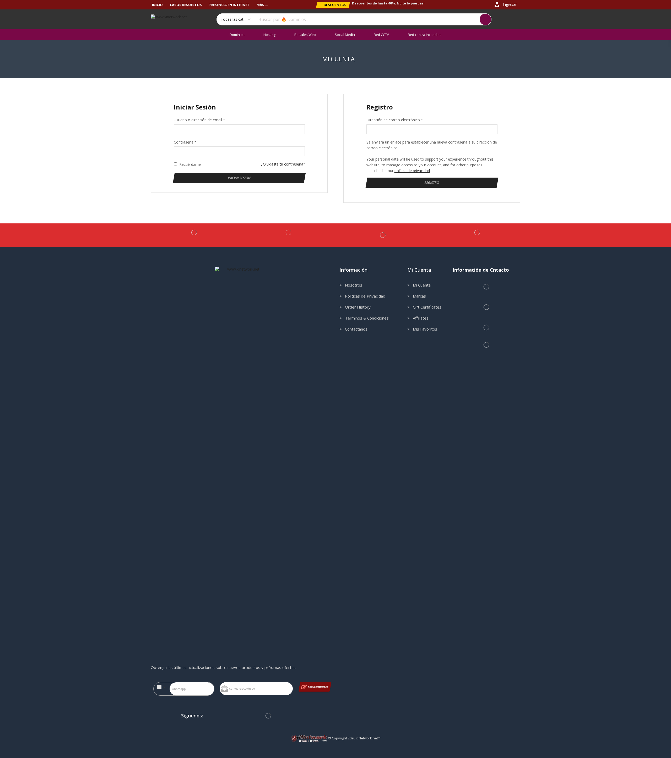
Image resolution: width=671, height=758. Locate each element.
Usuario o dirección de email (199, 119)
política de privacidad (412, 170)
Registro (432, 182)
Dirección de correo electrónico (394, 119)
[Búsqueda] (485, 19)
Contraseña (185, 142)
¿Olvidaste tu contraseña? (283, 164)
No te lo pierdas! (411, 3)
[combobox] (161, 687)
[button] (333, 5)
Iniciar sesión (239, 177)
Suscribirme (318, 687)
